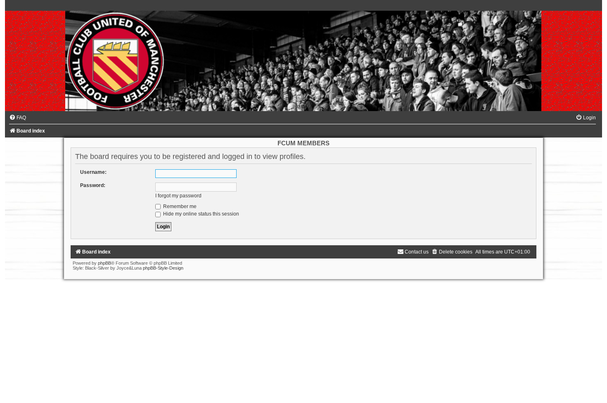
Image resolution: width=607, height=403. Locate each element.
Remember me (179, 206)
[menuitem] (17, 118)
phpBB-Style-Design (163, 268)
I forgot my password (178, 196)
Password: (92, 185)
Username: (93, 172)
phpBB (104, 263)
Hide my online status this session (200, 214)
